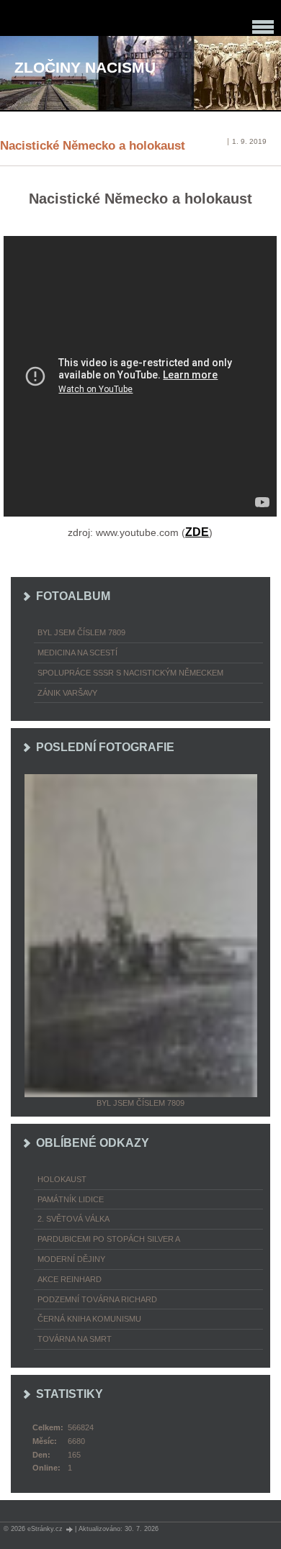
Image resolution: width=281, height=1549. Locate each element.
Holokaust (61, 1179)
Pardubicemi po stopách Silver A (108, 1239)
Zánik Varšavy (67, 693)
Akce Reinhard (69, 1279)
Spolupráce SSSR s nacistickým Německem (130, 672)
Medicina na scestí (77, 652)
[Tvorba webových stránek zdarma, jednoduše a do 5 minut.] (70, 1529)
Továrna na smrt (74, 1339)
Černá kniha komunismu (89, 1318)
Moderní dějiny (71, 1259)
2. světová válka (73, 1218)
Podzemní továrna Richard (97, 1299)
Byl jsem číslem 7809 (81, 632)
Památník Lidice (70, 1199)
